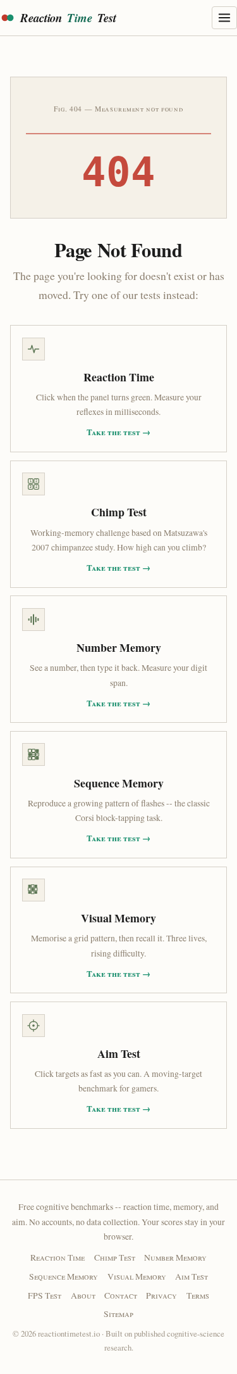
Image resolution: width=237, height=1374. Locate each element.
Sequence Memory (63, 1276)
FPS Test (44, 1295)
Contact (120, 1295)
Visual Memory (136, 1276)
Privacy (161, 1295)
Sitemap (118, 1313)
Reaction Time (57, 1257)
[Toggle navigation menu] (224, 17)
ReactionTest (68, 18)
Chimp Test (114, 1257)
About (83, 1295)
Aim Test (191, 1276)
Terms (197, 1295)
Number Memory (175, 1257)
